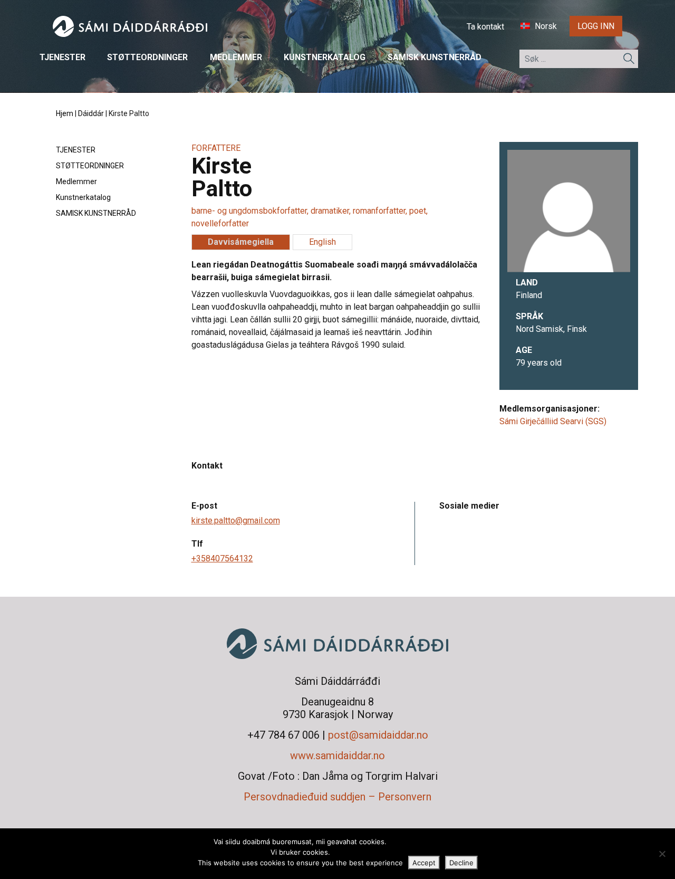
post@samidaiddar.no (378, 735)
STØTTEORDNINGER (147, 57)
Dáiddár (91, 113)
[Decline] (662, 853)
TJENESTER (62, 57)
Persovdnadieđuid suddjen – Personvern (337, 796)
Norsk (545, 26)
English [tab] (322, 242)
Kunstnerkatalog (324, 57)
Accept (424, 862)
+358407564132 (222, 558)
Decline (461, 862)
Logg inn (595, 26)
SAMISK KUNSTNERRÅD (434, 57)
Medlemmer (236, 57)
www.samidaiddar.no (337, 755)
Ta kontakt (485, 27)
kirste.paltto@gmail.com (235, 520)
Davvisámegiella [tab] (241, 242)
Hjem (64, 113)
